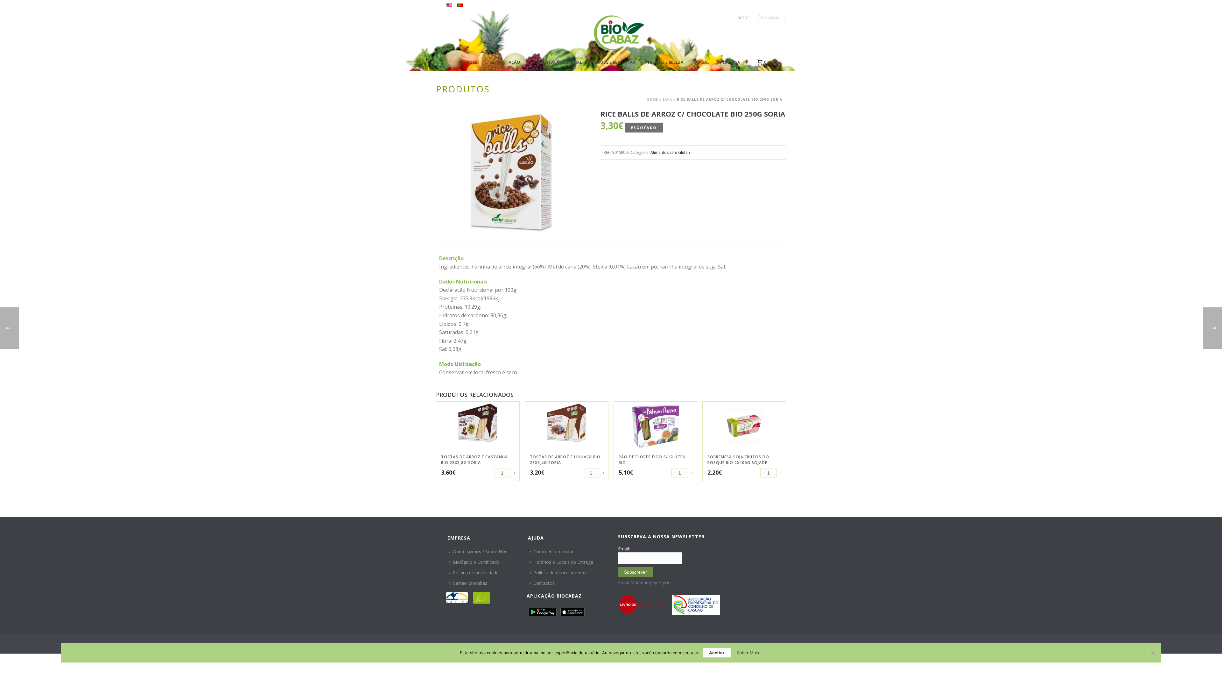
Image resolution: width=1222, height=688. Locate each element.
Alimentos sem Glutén (670, 152)
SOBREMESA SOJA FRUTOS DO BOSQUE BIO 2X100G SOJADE (738, 459)
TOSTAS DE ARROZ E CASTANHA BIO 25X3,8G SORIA (474, 459)
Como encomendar (553, 551)
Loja (667, 99)
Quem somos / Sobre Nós (480, 551)
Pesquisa (730, 62)
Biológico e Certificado (476, 562)
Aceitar (716, 652)
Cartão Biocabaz (470, 583)
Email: (624, 549)
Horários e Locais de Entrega (563, 562)
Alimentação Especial (557, 62)
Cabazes (468, 62)
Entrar (743, 17)
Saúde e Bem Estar (615, 62)
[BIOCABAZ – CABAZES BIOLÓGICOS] (619, 32)
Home (652, 99)
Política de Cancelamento (559, 573)
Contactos (544, 583)
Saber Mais (748, 652)
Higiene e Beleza (666, 62)
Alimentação (505, 62)
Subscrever (635, 572)
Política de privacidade (476, 573)
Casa (701, 62)
